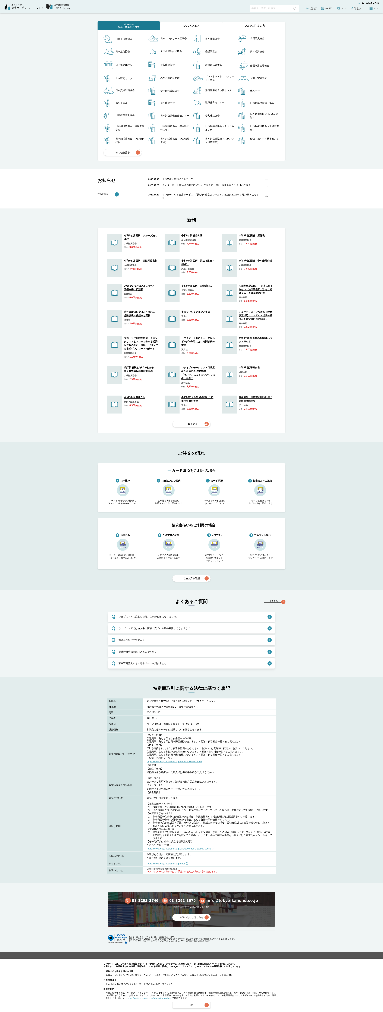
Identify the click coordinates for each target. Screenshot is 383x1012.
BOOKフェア (191, 25)
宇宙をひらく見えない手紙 (195, 312)
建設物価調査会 (213, 65)
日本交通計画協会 (125, 90)
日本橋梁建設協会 (125, 65)
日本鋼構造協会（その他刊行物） (129, 140)
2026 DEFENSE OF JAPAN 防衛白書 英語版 (140, 288)
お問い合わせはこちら (191, 917)
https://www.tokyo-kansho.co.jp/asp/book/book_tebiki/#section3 (180, 848)
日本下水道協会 (123, 39)
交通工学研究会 (258, 78)
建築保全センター (214, 102)
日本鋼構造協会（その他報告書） (174, 140)
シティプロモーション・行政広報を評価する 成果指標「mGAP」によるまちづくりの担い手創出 (198, 373)
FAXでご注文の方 (254, 25)
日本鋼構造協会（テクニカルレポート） (219, 128)
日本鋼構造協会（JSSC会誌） (264, 116)
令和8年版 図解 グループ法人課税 (140, 237)
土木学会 (255, 90)
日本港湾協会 (257, 51)
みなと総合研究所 (170, 78)
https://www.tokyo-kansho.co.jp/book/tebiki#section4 (174, 761)
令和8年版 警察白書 (249, 367)
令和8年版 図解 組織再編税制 (140, 260)
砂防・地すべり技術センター (264, 140)
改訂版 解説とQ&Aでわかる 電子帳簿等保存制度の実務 (140, 369)
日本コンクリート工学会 (173, 38)
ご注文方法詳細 (191, 578)
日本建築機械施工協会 (262, 103)
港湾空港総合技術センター (219, 90)
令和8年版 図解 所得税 (252, 235)
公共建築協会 (167, 64)
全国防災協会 (257, 38)
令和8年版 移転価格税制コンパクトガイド (255, 340)
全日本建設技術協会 (171, 51)
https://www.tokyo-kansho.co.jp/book (166, 863)
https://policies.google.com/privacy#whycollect (149, 998)
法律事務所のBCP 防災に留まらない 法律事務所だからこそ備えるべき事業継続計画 (256, 289)
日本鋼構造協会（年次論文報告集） (174, 128)
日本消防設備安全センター (174, 115)
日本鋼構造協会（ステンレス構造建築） (219, 140)
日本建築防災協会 (125, 115)
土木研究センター (125, 78)
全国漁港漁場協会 (259, 65)
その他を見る (122, 152)
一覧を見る (191, 424)
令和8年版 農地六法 (134, 397)
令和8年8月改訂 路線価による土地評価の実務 (197, 399)
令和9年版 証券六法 (191, 235)
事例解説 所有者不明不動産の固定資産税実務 (255, 399)
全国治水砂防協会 (170, 90)
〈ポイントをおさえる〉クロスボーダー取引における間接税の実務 (198, 341)
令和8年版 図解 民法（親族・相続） (197, 262)
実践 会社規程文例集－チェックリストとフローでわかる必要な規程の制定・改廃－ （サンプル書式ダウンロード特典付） (141, 343)
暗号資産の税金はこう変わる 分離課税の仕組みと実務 (141, 314)
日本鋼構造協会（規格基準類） (264, 128)
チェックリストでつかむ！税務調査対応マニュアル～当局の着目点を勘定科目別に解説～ (255, 315)
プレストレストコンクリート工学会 (219, 78)
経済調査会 (211, 51)
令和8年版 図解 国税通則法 (196, 286)
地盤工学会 (121, 103)
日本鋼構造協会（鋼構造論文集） (129, 128)
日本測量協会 (212, 38)
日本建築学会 (167, 102)
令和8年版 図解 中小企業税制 (255, 260)
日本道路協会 (122, 51)
